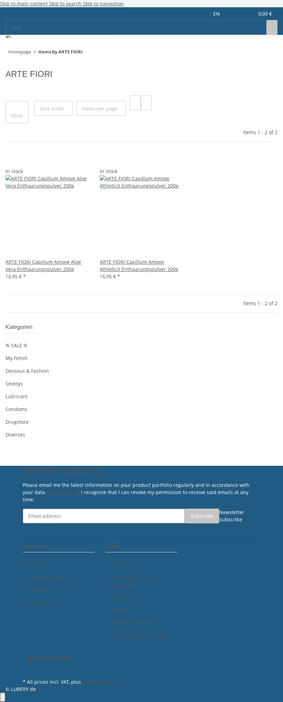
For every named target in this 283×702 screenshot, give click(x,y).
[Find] (271, 27)
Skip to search (66, 3)
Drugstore (17, 422)
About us (38, 564)
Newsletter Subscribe (231, 516)
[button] (235, 13)
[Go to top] (3, 697)
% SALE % (17, 345)
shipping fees (98, 682)
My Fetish (17, 358)
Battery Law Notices (134, 622)
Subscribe (202, 516)
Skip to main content (24, 3)
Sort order (52, 108)
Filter (17, 115)
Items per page (99, 108)
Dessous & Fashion (27, 371)
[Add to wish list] (22, 160)
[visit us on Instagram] (28, 669)
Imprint (119, 609)
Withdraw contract (50, 657)
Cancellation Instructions (140, 635)
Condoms (16, 409)
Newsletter (40, 602)
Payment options (47, 577)
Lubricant (17, 396)
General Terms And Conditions (133, 581)
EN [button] (217, 13)
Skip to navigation (103, 3)
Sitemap (120, 597)
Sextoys (14, 383)
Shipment (39, 589)
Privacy (119, 564)
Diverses (15, 434)
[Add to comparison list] (11, 160)
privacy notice (62, 492)
